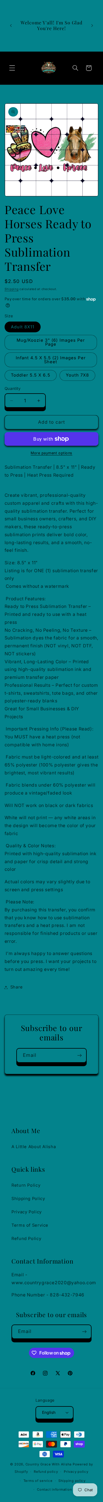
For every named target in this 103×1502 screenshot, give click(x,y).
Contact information (54, 1490)
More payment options (51, 453)
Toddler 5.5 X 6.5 (30, 375)
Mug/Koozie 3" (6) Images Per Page (51, 342)
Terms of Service (29, 1225)
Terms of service (38, 1481)
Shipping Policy (28, 1198)
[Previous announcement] (11, 25)
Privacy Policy (26, 1211)
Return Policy (25, 1185)
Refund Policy (26, 1238)
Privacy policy (76, 1472)
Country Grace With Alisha (48, 1464)
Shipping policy (72, 1481)
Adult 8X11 (23, 326)
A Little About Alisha (33, 1146)
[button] (12, 68)
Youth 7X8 (77, 375)
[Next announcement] (92, 25)
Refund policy (46, 1472)
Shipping (12, 289)
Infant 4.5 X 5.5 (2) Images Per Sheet (51, 360)
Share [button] (16, 987)
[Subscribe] (79, 1055)
